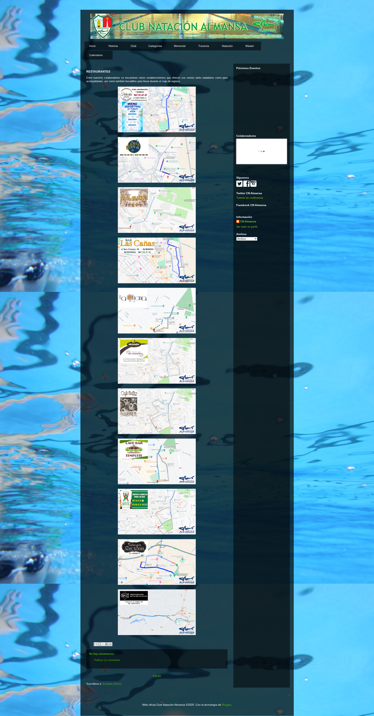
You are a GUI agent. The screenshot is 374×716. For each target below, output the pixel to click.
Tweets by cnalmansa (249, 197)
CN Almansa (248, 221)
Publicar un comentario (107, 660)
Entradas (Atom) (112, 683)
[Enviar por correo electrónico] (96, 644)
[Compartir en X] (103, 644)
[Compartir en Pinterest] (110, 644)
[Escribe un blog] (99, 644)
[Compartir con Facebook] (107, 644)
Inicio (92, 45)
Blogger (226, 704)
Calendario (96, 55)
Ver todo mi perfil (246, 226)
